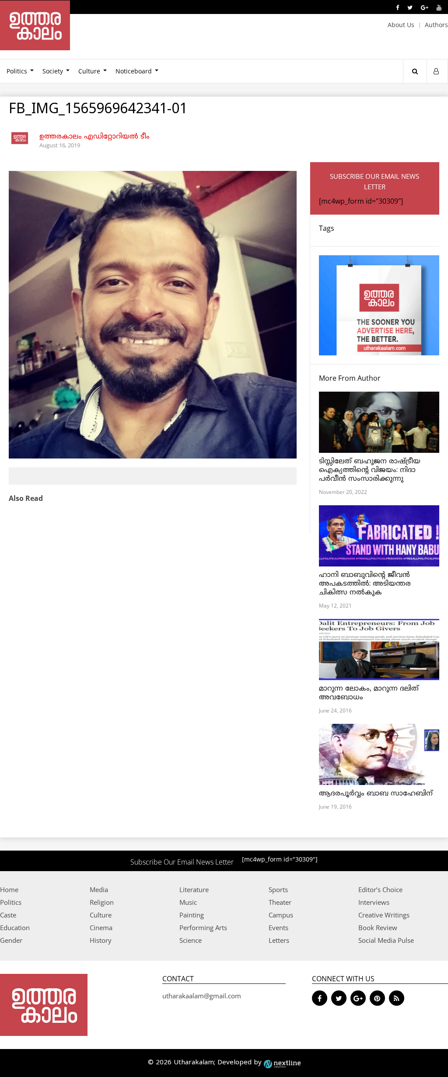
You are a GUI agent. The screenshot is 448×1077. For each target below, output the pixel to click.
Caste (8, 914)
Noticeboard (134, 71)
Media (99, 889)
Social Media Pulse (386, 940)
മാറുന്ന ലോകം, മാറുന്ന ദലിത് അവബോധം (369, 693)
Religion (102, 902)
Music (188, 902)
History (101, 940)
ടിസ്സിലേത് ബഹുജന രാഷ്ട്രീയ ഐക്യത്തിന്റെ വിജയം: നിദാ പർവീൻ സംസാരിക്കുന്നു (369, 470)
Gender (11, 940)
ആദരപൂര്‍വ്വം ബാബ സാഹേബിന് (376, 793)
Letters (279, 940)
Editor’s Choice (380, 889)
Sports (278, 889)
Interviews (373, 902)
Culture (89, 71)
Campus (281, 914)
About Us (401, 25)
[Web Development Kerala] (282, 1063)
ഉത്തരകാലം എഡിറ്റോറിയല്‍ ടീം (94, 136)
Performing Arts (203, 927)
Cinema (101, 927)
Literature (194, 889)
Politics (10, 902)
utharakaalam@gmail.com (201, 995)
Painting (191, 914)
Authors (436, 25)
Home (9, 889)
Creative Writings (384, 914)
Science (190, 940)
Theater (280, 902)
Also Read (26, 498)
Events (278, 927)
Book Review (377, 927)
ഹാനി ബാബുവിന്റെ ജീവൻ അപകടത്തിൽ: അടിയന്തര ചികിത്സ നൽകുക (365, 584)
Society (52, 71)
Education (15, 927)
